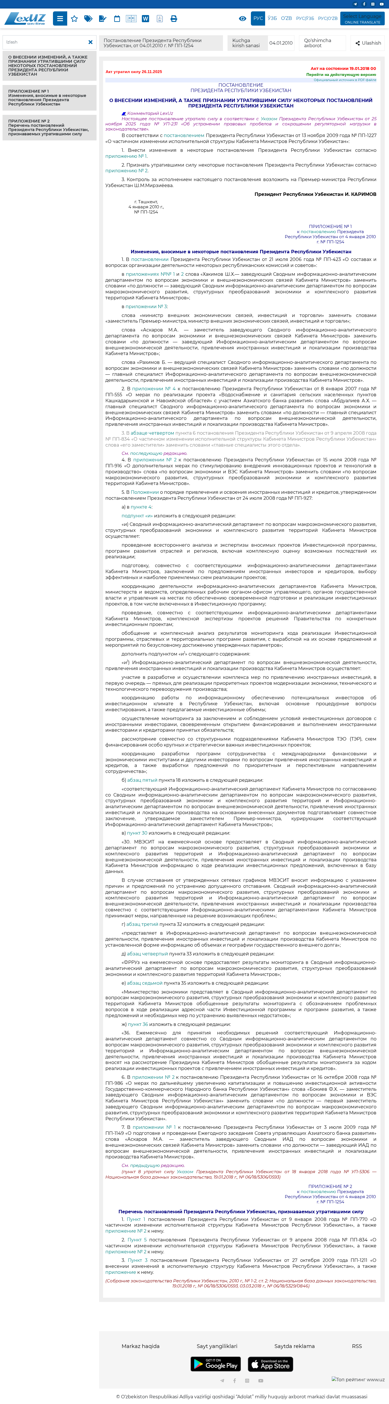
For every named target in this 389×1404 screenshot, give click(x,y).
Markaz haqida (141, 1346)
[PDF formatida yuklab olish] (160, 18)
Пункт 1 (136, 1219)
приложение (120, 1272)
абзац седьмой (145, 983)
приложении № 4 (154, 388)
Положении (145, 492)
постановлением (184, 135)
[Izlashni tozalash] (90, 42)
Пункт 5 (137, 1240)
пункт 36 (138, 1024)
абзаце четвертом (152, 433)
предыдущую (145, 1165)
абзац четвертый (147, 954)
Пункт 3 (138, 1260)
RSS (357, 1346)
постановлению (318, 231)
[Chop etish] (174, 18)
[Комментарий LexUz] (103, 18)
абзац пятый (142, 780)
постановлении (150, 259)
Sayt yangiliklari (217, 1346)
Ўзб (272, 18)
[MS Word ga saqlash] (145, 18)
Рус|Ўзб (305, 18)
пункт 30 (137, 833)
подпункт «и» (137, 516)
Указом (270, 118)
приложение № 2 (125, 1231)
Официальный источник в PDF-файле (345, 80)
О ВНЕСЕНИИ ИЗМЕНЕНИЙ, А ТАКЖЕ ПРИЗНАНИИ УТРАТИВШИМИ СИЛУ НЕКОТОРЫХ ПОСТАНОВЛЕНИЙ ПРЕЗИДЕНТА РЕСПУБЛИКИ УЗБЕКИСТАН (47, 66)
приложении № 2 (155, 460)
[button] (50, 66)
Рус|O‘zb (328, 18)
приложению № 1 (126, 156)
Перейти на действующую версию (341, 74)
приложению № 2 (126, 170)
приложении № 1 (154, 1127)
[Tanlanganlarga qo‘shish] (74, 18)
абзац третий (142, 924)
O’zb (286, 18)
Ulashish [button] (371, 43)
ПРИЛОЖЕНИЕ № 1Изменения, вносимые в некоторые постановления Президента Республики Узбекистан (47, 98)
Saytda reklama (295, 1346)
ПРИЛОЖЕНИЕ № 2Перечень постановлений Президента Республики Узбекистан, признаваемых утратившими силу (48, 127)
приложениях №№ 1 (150, 274)
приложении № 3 (146, 306)
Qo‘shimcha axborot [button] (317, 43)
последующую (146, 453)
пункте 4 (141, 507)
